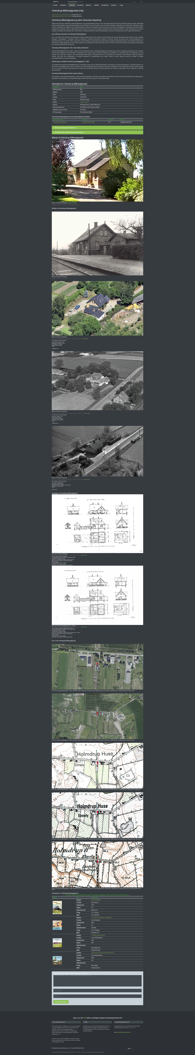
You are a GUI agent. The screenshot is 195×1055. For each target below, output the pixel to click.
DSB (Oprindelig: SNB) (88, 122)
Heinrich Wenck (84, 102)
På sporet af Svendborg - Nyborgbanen (101, 917)
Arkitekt (96, 5)
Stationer (72, 5)
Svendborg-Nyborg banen (98, 935)
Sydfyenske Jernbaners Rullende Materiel (102, 952)
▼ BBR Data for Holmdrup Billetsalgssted (64, 127)
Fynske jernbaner (96, 900)
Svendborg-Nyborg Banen (60, 122)
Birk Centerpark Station (73, 1)
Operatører (80, 5)
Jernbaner (63, 5)
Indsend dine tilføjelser (61, 1002)
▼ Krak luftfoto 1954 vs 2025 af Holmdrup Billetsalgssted (68, 132)
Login (121, 5)
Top (129, 1048)
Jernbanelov (105, 5)
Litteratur (113, 5)
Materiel (88, 5)
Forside (55, 5)
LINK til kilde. (85, 338)
